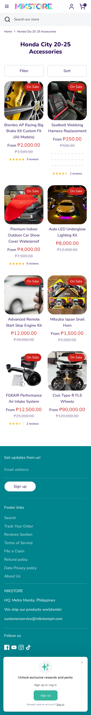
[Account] (71, 5)
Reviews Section (18, 534)
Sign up (20, 486)
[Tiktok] (28, 647)
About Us (12, 576)
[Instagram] (21, 647)
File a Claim (14, 551)
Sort (66, 70)
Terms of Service (18, 542)
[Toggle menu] (7, 6)
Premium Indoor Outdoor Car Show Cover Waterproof (24, 235)
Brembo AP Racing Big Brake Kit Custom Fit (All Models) (23, 131)
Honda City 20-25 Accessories (36, 32)
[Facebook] (6, 647)
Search (10, 517)
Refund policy (16, 559)
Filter (24, 70)
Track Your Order (18, 526)
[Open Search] (7, 19)
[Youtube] (14, 647)
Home (8, 32)
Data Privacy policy (20, 567)
